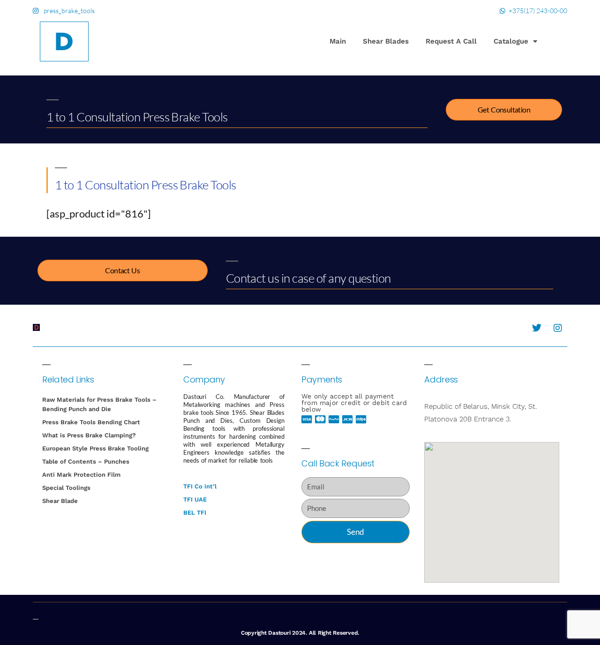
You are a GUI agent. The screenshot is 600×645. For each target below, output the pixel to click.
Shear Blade (60, 500)
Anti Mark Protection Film (81, 474)
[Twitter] (536, 328)
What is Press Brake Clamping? (89, 435)
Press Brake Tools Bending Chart (91, 422)
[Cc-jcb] (347, 419)
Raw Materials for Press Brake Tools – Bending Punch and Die (99, 404)
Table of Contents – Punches (85, 461)
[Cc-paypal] (334, 419)
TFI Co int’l (200, 486)
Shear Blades (386, 41)
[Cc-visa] (307, 419)
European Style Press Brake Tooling (95, 448)
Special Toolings (66, 487)
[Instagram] (557, 328)
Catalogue (511, 41)
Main (338, 41)
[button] (555, 42)
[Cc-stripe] (361, 419)
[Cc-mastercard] (320, 419)
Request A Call (451, 41)
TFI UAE (195, 499)
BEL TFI (194, 512)
